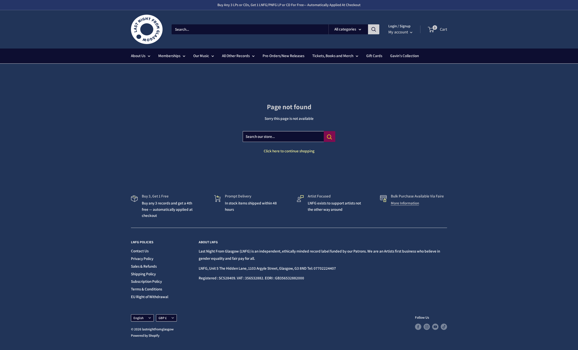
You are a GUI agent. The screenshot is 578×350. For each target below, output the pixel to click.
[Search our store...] (329, 136)
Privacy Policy (142, 258)
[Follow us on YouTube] (435, 326)
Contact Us (140, 250)
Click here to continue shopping (289, 150)
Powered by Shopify (145, 335)
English (138, 318)
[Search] (373, 29)
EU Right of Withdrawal (149, 296)
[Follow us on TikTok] (444, 326)
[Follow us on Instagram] (427, 326)
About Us (138, 55)
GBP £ (162, 318)
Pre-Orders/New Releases (283, 55)
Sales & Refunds (144, 266)
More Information (405, 203)
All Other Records (236, 55)
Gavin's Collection (404, 55)
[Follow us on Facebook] (418, 326)
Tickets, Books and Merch (332, 55)
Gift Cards (374, 55)
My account (398, 32)
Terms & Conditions (146, 289)
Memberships (169, 55)
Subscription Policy (146, 281)
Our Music (201, 55)
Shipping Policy (143, 273)
